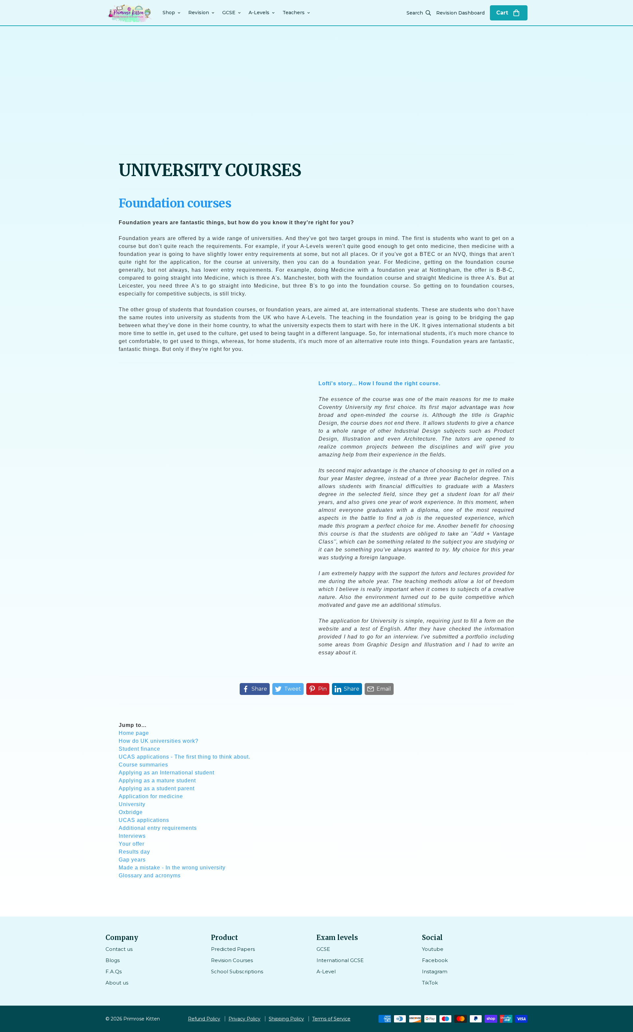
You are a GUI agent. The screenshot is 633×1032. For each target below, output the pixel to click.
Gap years (132, 859)
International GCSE (340, 960)
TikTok (430, 983)
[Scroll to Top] (620, 996)
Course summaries (143, 764)
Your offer (131, 844)
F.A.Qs (114, 971)
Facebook (435, 960)
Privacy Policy (244, 1019)
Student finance (139, 749)
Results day (134, 852)
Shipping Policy (286, 1019)
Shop (169, 13)
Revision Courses (232, 960)
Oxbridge (131, 812)
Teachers (294, 13)
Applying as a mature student (157, 780)
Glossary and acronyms (150, 875)
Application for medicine (151, 796)
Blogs (113, 960)
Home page (134, 733)
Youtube (432, 949)
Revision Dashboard (460, 13)
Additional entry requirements (158, 828)
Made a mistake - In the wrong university (172, 867)
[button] (509, 12)
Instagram (434, 971)
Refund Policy (204, 1019)
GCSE (228, 13)
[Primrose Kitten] (129, 12)
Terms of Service (331, 1019)
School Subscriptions (237, 971)
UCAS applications (144, 820)
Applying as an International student (166, 772)
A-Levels (259, 13)
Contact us (119, 949)
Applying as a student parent (157, 788)
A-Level (326, 971)
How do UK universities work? (158, 741)
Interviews (132, 836)
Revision (198, 13)
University (132, 804)
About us (117, 983)
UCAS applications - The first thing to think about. (184, 757)
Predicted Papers (233, 949)
